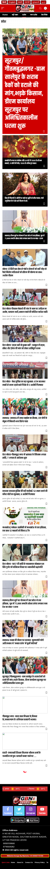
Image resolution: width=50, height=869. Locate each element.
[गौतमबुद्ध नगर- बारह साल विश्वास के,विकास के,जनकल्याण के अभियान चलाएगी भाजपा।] (25, 704)
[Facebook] (8, 811)
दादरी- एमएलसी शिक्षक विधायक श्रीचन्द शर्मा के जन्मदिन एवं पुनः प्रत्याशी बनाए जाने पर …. (21, 754)
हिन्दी (4, 2)
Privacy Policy (40, 862)
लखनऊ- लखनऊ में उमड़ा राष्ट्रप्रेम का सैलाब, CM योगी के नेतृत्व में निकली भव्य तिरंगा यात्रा (24, 419)
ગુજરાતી (35, 2)
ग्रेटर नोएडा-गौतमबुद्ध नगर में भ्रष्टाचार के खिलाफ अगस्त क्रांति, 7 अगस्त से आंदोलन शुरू (24, 456)
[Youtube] (42, 811)
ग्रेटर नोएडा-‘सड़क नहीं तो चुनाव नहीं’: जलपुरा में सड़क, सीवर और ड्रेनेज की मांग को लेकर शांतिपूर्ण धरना (23, 346)
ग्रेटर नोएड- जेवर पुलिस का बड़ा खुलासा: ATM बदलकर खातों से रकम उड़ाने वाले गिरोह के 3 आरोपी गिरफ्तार (23, 383)
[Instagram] (30, 811)
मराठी (20, 2)
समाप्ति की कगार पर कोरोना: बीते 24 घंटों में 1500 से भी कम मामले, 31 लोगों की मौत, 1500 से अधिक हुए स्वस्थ (23, 162)
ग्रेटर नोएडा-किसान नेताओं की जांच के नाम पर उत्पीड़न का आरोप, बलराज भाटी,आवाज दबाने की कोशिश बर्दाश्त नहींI (25, 310)
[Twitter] (19, 811)
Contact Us (29, 862)
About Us (20, 862)
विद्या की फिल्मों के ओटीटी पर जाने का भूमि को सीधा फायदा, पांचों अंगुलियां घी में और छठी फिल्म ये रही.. (24, 200)
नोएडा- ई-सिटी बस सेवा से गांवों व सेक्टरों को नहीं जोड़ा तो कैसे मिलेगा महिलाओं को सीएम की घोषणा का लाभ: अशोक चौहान (24, 272)
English (12, 2)
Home (13, 862)
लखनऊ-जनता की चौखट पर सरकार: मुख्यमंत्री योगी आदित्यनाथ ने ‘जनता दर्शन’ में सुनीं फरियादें (23, 641)
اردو (43, 2)
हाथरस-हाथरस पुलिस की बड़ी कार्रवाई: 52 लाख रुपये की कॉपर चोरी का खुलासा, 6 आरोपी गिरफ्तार (24, 492)
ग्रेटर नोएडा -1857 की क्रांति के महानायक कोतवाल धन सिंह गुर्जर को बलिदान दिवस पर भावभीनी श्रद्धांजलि (23, 565)
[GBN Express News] (25, 8)
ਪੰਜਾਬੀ (27, 2)
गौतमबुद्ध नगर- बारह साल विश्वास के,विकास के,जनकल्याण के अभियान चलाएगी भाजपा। (19, 718)
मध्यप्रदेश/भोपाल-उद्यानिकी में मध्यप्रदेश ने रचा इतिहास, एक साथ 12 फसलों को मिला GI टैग (24, 529)
